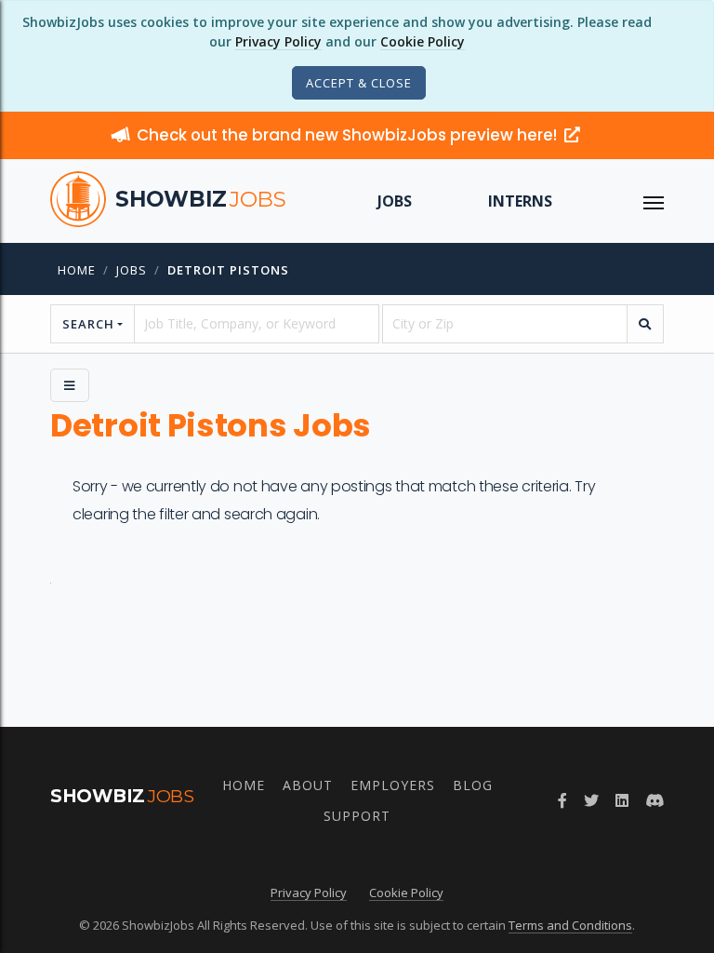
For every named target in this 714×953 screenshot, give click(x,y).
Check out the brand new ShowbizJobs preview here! (349, 135)
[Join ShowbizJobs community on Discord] (654, 800)
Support (357, 816)
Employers (392, 785)
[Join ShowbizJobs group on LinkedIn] (621, 800)
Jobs (394, 201)
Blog (473, 785)
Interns (520, 201)
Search (88, 323)
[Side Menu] (69, 385)
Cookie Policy (422, 41)
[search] (645, 323)
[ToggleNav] (653, 201)
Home (77, 270)
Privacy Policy (278, 41)
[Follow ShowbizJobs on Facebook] (562, 800)
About (308, 785)
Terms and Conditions (570, 925)
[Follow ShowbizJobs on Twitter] (591, 800)
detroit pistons (228, 270)
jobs (131, 270)
